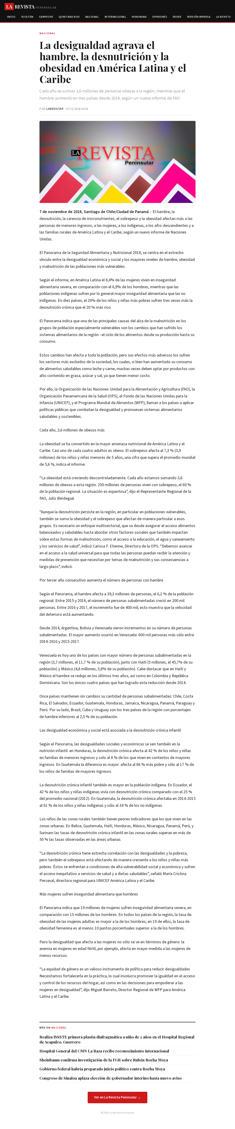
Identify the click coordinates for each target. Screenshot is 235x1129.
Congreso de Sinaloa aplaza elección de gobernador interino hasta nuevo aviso (110, 1078)
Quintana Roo (69, 17)
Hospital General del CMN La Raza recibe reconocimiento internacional (104, 1050)
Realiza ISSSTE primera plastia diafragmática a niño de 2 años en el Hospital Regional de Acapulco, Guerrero (116, 1039)
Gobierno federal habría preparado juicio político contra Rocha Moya (102, 1068)
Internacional (115, 17)
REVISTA (31, 6)
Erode (177, 17)
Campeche (46, 17)
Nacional (92, 17)
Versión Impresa (199, 17)
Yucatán (27, 17)
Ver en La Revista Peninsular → (117, 1097)
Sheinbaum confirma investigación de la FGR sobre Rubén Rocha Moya (103, 1059)
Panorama (139, 17)
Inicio (11, 17)
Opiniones (159, 17)
